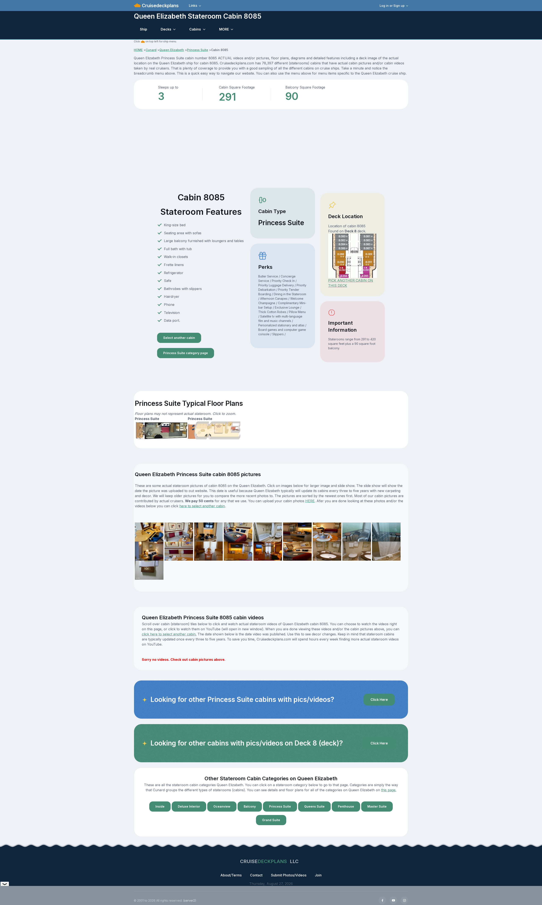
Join (318, 875)
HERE (310, 501)
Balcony (250, 806)
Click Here (379, 699)
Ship (143, 29)
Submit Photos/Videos (288, 875)
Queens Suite (314, 806)
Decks (166, 29)
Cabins (195, 29)
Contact (256, 875)
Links (193, 5)
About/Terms (231, 875)
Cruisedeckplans (160, 5)
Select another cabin (179, 338)
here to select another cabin (202, 506)
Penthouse (346, 806)
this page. (388, 790)
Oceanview (221, 806)
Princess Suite (197, 50)
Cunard (151, 50)
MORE (224, 29)
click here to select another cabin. (169, 634)
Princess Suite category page (185, 353)
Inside (160, 806)
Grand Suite (271, 820)
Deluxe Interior (189, 806)
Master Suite (377, 806)
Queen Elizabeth (171, 50)
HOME (138, 50)
